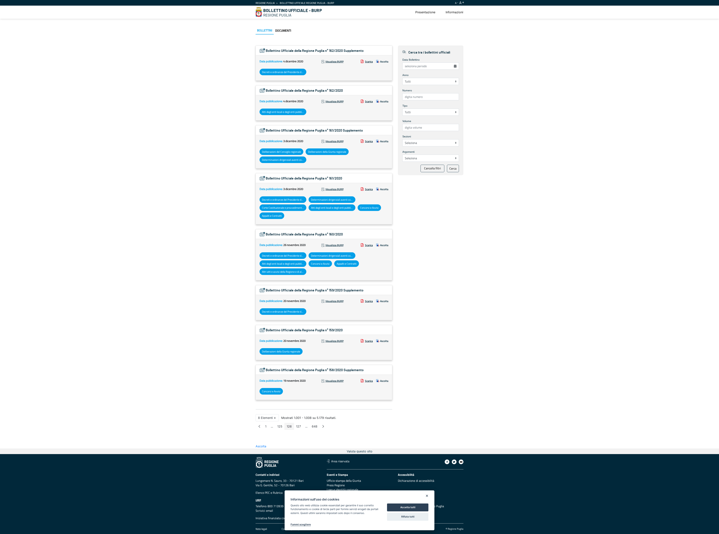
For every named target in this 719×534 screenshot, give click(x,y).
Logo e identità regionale (342, 489)
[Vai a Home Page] (259, 12)
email (269, 510)
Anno (405, 75)
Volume (406, 121)
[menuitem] (425, 12)
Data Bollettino (411, 59)
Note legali (261, 529)
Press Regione (336, 485)
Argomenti (408, 151)
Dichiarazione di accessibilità (416, 480)
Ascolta (384, 61)
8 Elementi (268, 418)
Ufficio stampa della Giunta (344, 480)
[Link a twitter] (454, 462)
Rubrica (278, 492)
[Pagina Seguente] (323, 426)
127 (299, 427)
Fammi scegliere (301, 524)
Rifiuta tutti (407, 516)
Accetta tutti (407, 507)
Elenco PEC (263, 492)
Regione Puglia (265, 3)
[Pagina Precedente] (259, 426)
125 (281, 427)
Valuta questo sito (359, 451)
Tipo (404, 105)
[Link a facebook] (447, 462)
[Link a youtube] (461, 462)
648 (316, 427)
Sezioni (406, 136)
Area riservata (340, 461)
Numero (407, 90)
